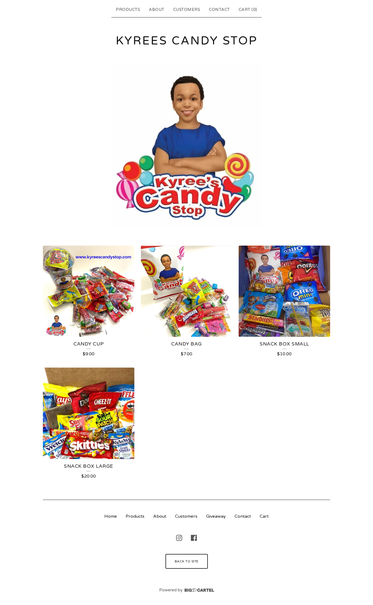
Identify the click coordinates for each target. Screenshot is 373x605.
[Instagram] (179, 538)
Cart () (248, 9)
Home (110, 516)
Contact (219, 9)
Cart (264, 516)
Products (128, 9)
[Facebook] (194, 538)
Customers (186, 9)
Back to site (187, 561)
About (156, 9)
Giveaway (216, 516)
